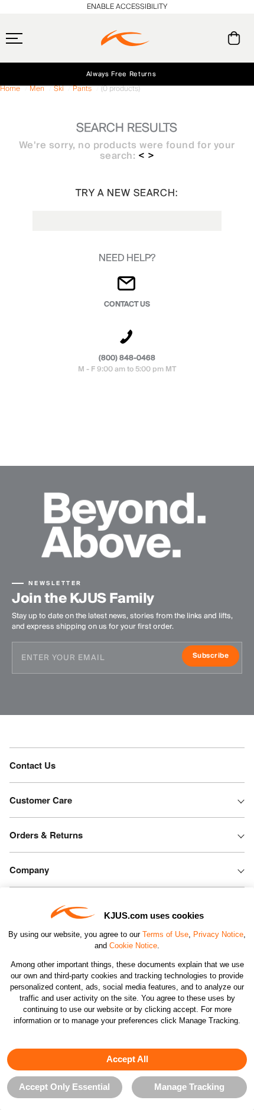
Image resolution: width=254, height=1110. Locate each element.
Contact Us (32, 765)
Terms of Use (165, 934)
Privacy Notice (218, 934)
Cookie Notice (133, 945)
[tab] (236, 38)
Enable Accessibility (127, 7)
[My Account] (210, 38)
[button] (37, 38)
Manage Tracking (189, 1087)
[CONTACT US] (127, 288)
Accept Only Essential (64, 1087)
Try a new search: (127, 193)
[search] (186, 38)
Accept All (127, 1059)
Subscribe (216, 656)
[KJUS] (125, 38)
